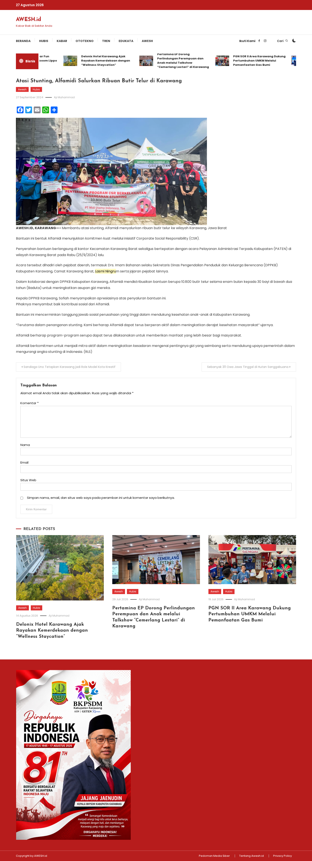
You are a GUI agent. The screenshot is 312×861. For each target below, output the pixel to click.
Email (24, 462)
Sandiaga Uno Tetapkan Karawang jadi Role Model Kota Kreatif (69, 367)
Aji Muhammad (64, 97)
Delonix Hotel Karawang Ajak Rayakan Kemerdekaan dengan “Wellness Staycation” (92, 60)
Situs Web (28, 480)
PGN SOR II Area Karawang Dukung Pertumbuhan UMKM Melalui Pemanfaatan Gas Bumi (246, 60)
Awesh (147, 41)
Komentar (29, 403)
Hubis (43, 41)
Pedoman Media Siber (214, 855)
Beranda (23, 41)
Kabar (62, 41)
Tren (106, 41)
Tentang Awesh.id (251, 855)
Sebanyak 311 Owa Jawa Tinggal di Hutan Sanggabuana (247, 367)
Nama (25, 445)
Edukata (126, 41)
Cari (280, 41)
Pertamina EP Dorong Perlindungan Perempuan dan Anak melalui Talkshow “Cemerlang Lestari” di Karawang (170, 60)
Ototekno (85, 41)
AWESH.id (28, 19)
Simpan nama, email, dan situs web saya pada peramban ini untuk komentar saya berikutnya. (101, 497)
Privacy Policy (282, 855)
